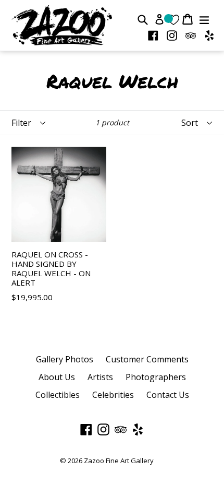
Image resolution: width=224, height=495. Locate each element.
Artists (100, 377)
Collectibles (57, 394)
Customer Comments (147, 359)
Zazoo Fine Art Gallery (119, 460)
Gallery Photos (64, 359)
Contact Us (167, 394)
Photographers (156, 377)
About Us (57, 377)
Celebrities (113, 394)
